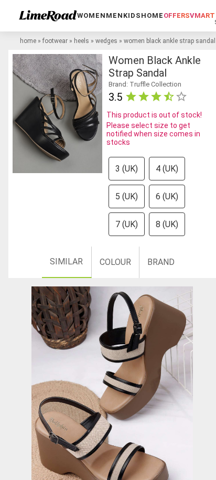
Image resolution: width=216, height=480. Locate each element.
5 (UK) (126, 196)
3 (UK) (126, 169)
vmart (202, 15)
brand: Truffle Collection (145, 84)
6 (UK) (167, 196)
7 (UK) (126, 224)
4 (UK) (167, 169)
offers (177, 15)
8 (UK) (167, 224)
